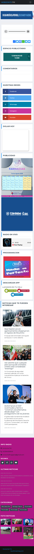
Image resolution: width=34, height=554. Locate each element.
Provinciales (28, 506)
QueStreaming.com (17, 551)
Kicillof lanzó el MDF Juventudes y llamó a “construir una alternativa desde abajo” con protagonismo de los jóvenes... (15, 493)
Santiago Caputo (17, 506)
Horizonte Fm (7, 549)
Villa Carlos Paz (5, 506)
